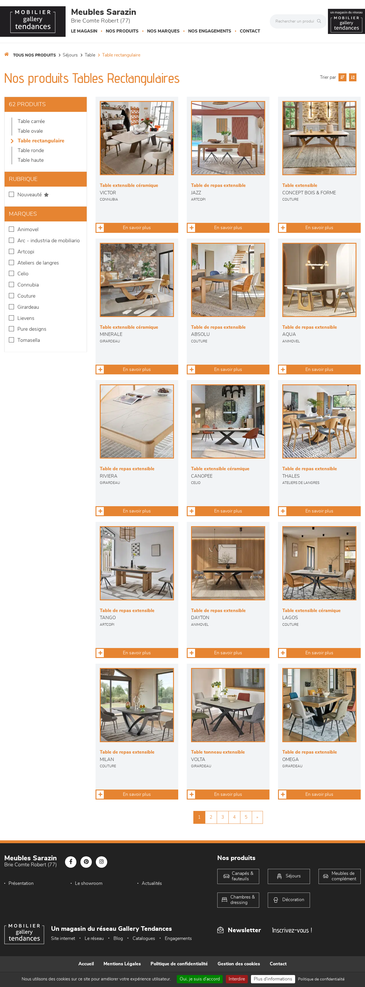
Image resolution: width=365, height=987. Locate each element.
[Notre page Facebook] (70, 862)
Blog (118, 938)
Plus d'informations (273, 979)
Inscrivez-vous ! (292, 930)
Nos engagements (209, 31)
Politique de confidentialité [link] (321, 979)
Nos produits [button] (122, 31)
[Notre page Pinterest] (86, 862)
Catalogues (144, 938)
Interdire (237, 979)
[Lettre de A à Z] (352, 77)
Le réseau (94, 938)
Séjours (70, 55)
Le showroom (88, 883)
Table (90, 55)
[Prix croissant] (341, 77)
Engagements (178, 938)
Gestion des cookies (239, 964)
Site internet (63, 938)
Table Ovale (30, 131)
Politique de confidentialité (179, 964)
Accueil (86, 964)
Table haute (31, 160)
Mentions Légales (122, 964)
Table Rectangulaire (121, 55)
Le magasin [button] (84, 31)
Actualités (152, 883)
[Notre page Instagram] (101, 862)
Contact (250, 31)
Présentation (21, 883)
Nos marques (163, 31)
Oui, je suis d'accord (200, 979)
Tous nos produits (34, 55)
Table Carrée (31, 121)
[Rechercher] (320, 21)
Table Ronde (31, 150)
